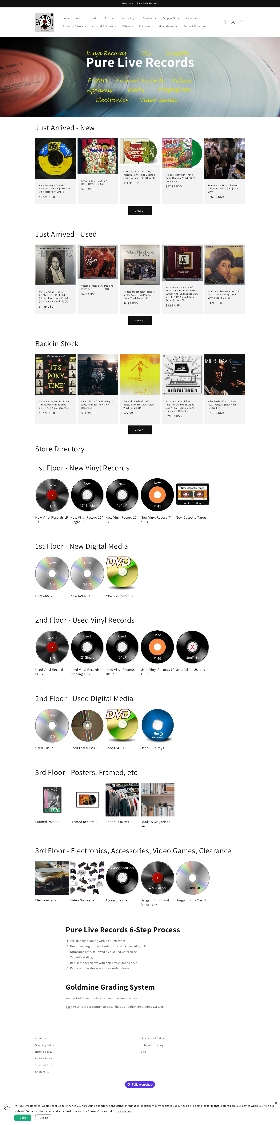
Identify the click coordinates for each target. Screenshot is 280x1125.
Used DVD (113, 748)
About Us (41, 1038)
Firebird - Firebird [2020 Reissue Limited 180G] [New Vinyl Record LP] (138, 404)
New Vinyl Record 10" (122, 517)
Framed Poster (46, 822)
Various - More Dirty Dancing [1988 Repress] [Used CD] (97, 287)
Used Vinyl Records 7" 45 (157, 671)
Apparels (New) (117, 822)
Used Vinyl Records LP (49, 671)
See (68, 1007)
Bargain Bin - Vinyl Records (155, 902)
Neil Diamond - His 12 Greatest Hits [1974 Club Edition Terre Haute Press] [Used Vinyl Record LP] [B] (53, 296)
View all (140, 210)
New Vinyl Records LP (51, 517)
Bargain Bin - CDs (189, 900)
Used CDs (42, 748)
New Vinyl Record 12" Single (86, 519)
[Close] (276, 1103)
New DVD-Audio (118, 595)
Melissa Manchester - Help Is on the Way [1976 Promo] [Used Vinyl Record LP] (139, 295)
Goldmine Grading (152, 1045)
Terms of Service (45, 1065)
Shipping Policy (44, 1045)
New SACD (78, 595)
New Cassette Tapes (191, 517)
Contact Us (42, 1072)
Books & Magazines (155, 822)
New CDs (42, 595)
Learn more (124, 1111)
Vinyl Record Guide (152, 1038)
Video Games (80, 900)
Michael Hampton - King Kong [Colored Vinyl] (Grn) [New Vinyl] (180, 178)
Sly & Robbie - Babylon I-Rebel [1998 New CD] (95, 182)
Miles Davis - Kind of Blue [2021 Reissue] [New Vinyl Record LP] (222, 404)
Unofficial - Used (188, 669)
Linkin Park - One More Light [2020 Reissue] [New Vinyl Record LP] (97, 404)
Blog (143, 1051)
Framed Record (82, 822)
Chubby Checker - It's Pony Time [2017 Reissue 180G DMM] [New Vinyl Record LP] (54, 404)
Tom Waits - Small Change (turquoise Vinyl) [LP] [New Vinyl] (223, 188)
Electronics (43, 900)
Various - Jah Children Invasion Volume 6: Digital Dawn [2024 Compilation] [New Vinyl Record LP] (180, 406)
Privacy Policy (43, 1058)
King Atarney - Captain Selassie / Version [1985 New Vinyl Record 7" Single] (55, 188)
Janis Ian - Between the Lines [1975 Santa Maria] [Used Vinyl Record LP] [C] (224, 294)
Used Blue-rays (152, 748)
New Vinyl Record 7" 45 (156, 519)
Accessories (114, 900)
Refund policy (43, 1051)
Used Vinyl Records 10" (120, 671)
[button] (224, 22)
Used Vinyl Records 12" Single (85, 671)
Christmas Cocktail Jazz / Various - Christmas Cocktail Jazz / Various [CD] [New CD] (139, 175)
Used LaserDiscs (82, 748)
